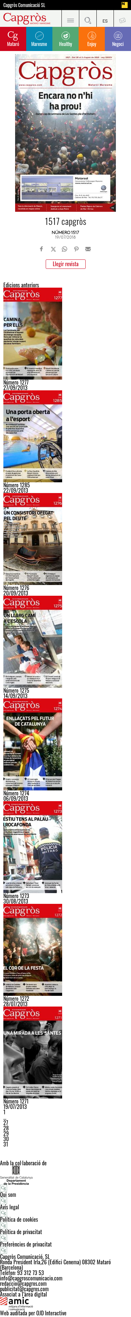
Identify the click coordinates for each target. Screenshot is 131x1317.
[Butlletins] (122, 18)
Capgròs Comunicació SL (24, 5)
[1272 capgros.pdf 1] (65, 950)
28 (6, 1128)
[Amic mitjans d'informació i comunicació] (65, 1303)
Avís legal (9, 1207)
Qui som (8, 1194)
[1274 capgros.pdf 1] (65, 744)
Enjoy (91, 43)
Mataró (13, 43)
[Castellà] (105, 18)
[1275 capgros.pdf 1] (65, 642)
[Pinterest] (76, 249)
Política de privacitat (21, 1232)
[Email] (88, 249)
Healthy (65, 43)
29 (6, 1133)
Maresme (39, 43)
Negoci (118, 43)
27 (5, 1123)
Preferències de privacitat (26, 1244)
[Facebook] (41, 248)
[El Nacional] (125, 5)
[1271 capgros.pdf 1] (65, 1053)
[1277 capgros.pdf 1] (65, 334)
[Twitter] (53, 249)
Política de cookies (19, 1219)
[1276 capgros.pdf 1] (65, 539)
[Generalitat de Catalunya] (65, 1175)
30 (6, 1139)
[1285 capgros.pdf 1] (65, 436)
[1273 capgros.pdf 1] (65, 847)
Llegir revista (66, 264)
